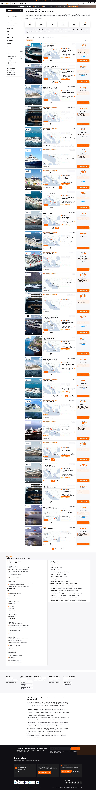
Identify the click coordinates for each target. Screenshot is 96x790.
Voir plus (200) (9, 65)
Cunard (66, 680)
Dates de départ (10, 28)
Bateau (8, 46)
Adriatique (35, 9)
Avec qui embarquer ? (24, 3)
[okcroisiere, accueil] (48, 758)
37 (61, 548)
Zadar (37, 680)
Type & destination (11, 13)
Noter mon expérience (45, 772)
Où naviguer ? (15, 3)
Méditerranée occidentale (26, 685)
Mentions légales (63, 787)
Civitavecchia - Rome (54, 678)
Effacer (21, 51)
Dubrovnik (38, 678)
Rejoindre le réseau (72, 6)
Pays (32, 9)
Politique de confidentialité (56, 752)
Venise (57, 682)
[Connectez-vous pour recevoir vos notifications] (81, 3)
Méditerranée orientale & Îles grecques (26, 688)
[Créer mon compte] (83, 3)
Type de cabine (10, 37)
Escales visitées (10, 49)
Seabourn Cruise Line (69, 678)
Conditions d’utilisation (70, 787)
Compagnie (9, 43)
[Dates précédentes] (52, 145)
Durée (8, 34)
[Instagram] (69, 782)
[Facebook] (66, 782)
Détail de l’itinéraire (66, 57)
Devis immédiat (83, 60)
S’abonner (76, 771)
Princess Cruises (67, 682)
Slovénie (8, 680)
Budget (8, 31)
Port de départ (10, 40)
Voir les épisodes (66, 771)
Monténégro (9, 678)
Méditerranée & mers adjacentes (26, 682)
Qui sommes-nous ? (55, 787)
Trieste (51, 682)
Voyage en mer (27, 9)
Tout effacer (20, 10)
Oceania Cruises (67, 684)
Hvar (42, 680)
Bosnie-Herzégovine (11, 682)
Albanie (15, 680)
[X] (81, 782)
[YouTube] (72, 782)
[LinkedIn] (75, 782)
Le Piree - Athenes (53, 680)
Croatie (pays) (29, 40)
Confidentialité (77, 787)
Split (44, 678)
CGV (81, 787)
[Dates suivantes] (74, 145)
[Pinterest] (78, 782)
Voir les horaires (20, 771)
